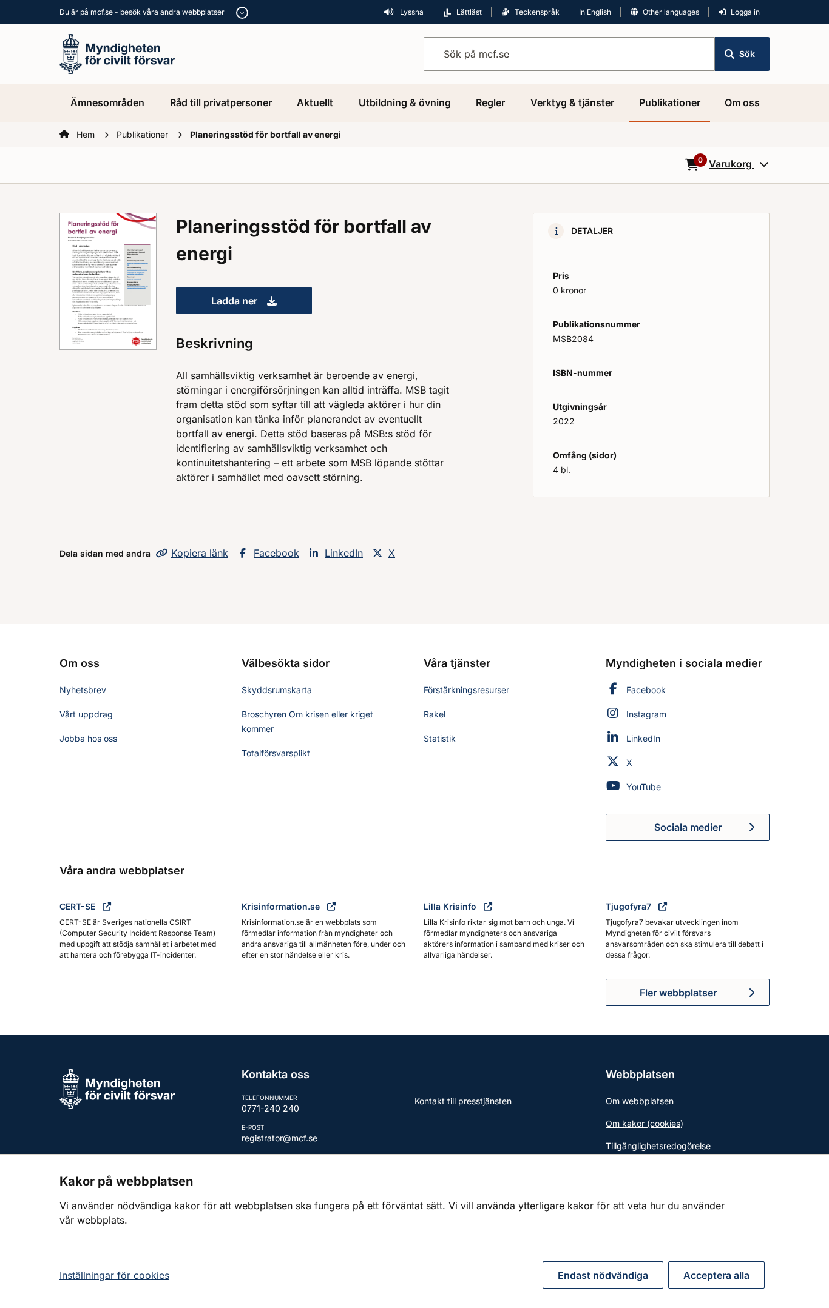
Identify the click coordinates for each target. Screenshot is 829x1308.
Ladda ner (261, 304)
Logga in (745, 11)
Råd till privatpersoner (221, 102)
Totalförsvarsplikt (276, 753)
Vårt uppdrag (86, 714)
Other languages (671, 11)
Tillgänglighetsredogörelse (658, 1146)
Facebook (276, 553)
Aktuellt (315, 102)
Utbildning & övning (405, 102)
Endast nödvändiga (603, 1275)
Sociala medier (712, 830)
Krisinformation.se (282, 906)
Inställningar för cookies (114, 1275)
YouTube (643, 787)
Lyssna (411, 11)
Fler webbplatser (678, 993)
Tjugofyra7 (630, 906)
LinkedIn (344, 553)
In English (595, 11)
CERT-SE (78, 906)
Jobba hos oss (88, 738)
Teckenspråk (537, 11)
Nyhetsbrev (82, 690)
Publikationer (669, 102)
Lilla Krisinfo (451, 906)
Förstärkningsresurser (466, 690)
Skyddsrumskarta (277, 690)
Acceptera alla (716, 1275)
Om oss (742, 102)
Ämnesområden (107, 102)
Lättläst (469, 11)
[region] (414, 1231)
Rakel (434, 714)
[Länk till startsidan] (117, 53)
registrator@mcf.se (279, 1138)
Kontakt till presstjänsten (463, 1101)
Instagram (646, 714)
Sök (747, 54)
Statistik (440, 738)
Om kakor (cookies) (644, 1123)
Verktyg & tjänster (572, 102)
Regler (490, 102)
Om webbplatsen (640, 1101)
